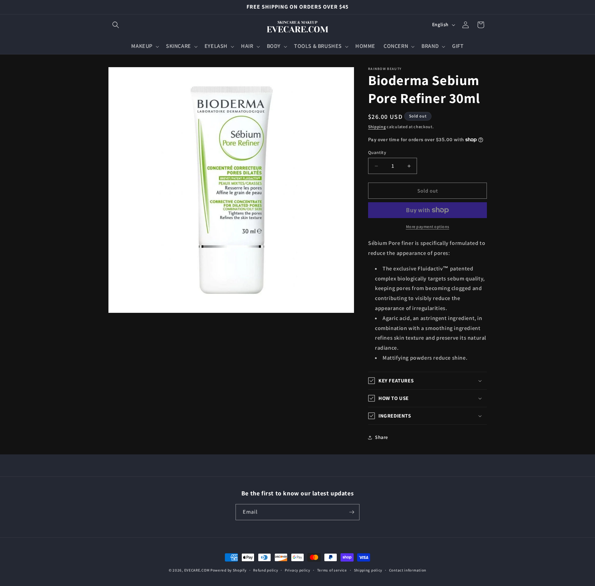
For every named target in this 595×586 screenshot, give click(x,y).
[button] (115, 24)
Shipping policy (368, 570)
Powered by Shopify (228, 570)
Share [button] (381, 437)
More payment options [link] (427, 226)
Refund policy (265, 570)
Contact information (407, 570)
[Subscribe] (351, 512)
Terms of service (332, 570)
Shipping (377, 126)
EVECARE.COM (197, 570)
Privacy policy (297, 570)
